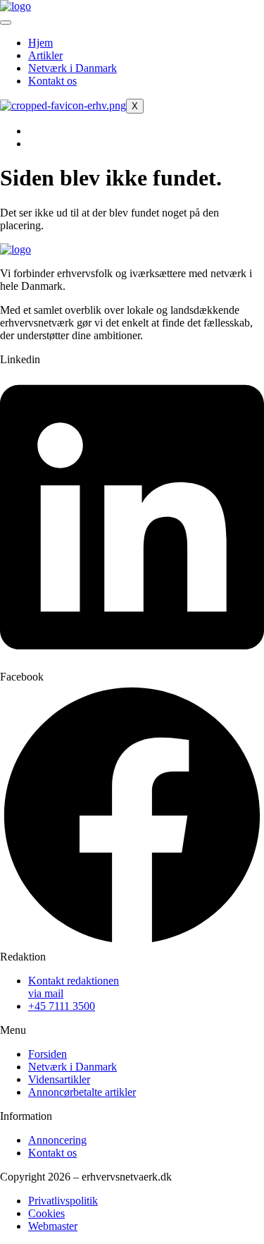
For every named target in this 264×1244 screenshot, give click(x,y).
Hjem (40, 43)
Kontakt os (52, 81)
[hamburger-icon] (5, 22)
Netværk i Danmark (72, 68)
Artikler (45, 55)
